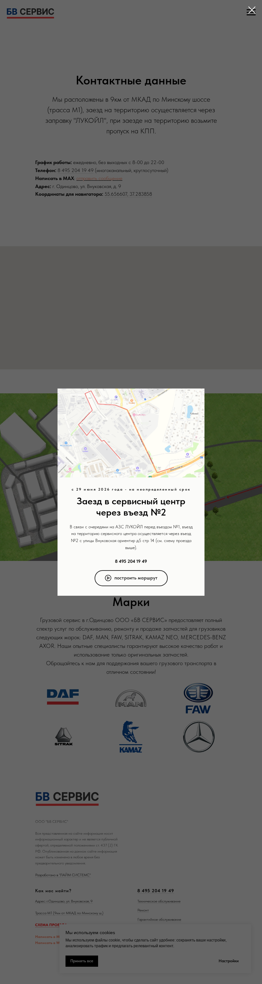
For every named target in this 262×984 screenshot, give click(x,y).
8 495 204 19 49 (131, 561)
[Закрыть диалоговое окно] (252, 10)
